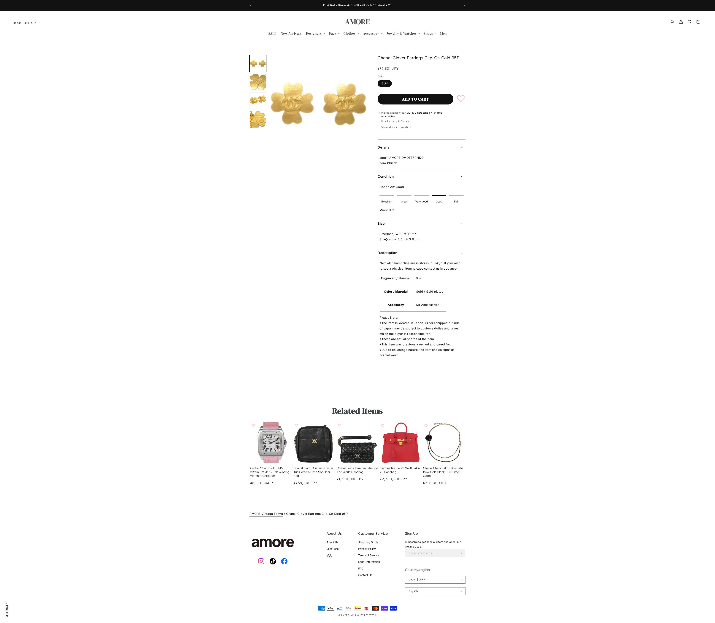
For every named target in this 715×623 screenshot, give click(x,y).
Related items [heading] (357, 410)
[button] (315, 33)
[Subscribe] (461, 553)
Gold (385, 83)
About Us (332, 542)
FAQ (360, 568)
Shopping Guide (368, 542)
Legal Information (369, 561)
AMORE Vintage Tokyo (266, 514)
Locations (333, 548)
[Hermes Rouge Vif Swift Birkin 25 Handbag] (401, 442)
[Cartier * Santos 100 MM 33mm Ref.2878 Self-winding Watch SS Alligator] (271, 442)
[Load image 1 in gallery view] (258, 63)
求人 (329, 555)
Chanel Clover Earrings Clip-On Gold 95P (317, 514)
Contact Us (365, 575)
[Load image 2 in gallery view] (258, 82)
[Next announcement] (464, 5)
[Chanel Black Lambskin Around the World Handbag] (357, 442)
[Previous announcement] (251, 5)
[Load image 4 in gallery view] (258, 119)
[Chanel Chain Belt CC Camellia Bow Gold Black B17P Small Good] (444, 442)
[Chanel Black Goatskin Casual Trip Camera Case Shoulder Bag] (314, 442)
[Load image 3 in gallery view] (258, 100)
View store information (396, 127)
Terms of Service (368, 555)
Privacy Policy (367, 548)
